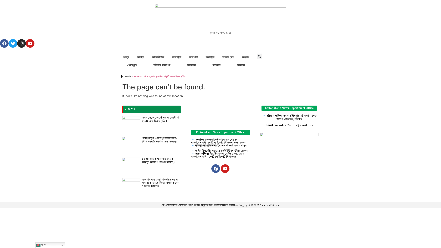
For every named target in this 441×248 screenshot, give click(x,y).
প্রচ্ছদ (126, 57)
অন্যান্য (241, 65)
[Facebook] (4, 43)
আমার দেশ (228, 57)
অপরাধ (245, 57)
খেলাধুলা (132, 65)
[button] (259, 56)
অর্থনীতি (210, 57)
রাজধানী (193, 57)
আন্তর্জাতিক (158, 57)
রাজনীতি (176, 57)
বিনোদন (191, 65)
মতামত (216, 65)
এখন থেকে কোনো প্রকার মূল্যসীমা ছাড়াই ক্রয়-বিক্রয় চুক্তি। (160, 76)
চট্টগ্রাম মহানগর (161, 65)
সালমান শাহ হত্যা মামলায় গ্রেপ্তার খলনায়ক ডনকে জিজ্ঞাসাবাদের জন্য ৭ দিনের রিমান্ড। (160, 183)
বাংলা (42, 245)
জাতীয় (140, 57)
